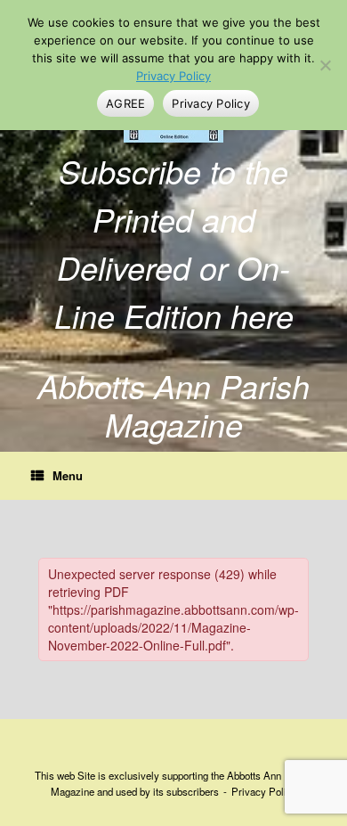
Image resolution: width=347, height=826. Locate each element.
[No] (325, 65)
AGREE (125, 103)
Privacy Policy (264, 791)
